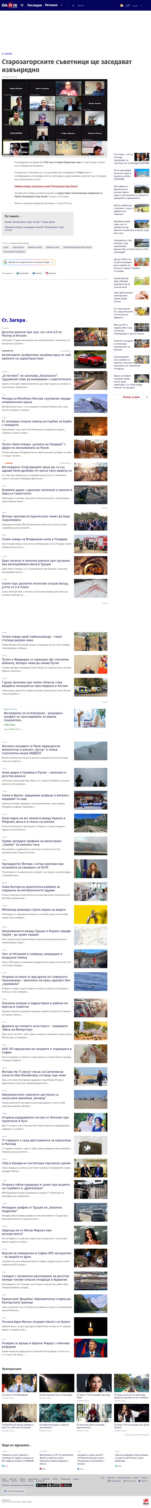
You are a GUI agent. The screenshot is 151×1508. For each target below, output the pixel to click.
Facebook (38, 273)
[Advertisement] (54, 296)
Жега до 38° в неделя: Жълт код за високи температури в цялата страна (129, 329)
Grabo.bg (76, 1479)
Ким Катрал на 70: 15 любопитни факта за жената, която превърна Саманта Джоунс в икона (56, 1459)
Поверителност (116, 1481)
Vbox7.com (12, 1479)
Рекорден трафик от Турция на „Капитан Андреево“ (32, 1209)
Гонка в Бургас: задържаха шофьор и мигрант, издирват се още (35, 797)
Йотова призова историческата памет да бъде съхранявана (36, 518)
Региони (51, 5)
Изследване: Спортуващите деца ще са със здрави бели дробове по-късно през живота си (37, 468)
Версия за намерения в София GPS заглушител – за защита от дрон (36, 1254)
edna (44, 1469)
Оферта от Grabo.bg (8, 709)
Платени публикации (124, 1478)
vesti (81, 1469)
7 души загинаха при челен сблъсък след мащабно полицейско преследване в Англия (35, 684)
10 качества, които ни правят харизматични (91, 1426)
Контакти (136, 1478)
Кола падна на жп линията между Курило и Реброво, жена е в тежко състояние (33, 819)
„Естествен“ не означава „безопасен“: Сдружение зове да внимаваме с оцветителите (36, 377)
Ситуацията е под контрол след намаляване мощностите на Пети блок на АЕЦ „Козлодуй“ (131, 246)
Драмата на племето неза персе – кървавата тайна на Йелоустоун (35, 1027)
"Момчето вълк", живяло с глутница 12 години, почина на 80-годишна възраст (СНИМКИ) (18, 1458)
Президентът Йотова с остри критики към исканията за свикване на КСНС (32, 865)
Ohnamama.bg (65, 1479)
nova (6, 1466)
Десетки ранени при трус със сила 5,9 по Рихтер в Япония (32, 333)
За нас (103, 1478)
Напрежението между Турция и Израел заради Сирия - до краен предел (36, 932)
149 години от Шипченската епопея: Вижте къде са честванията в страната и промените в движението (131, 192)
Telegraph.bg (40, 1481)
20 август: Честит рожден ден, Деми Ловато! (131, 1426)
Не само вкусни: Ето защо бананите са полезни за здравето (123, 313)
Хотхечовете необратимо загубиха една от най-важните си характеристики (37, 356)
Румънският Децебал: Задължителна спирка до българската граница (36, 1300)
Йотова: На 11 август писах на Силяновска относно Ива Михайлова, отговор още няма (34, 1073)
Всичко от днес (131, 397)
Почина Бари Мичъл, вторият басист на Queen (36, 1321)
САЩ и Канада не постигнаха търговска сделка (36, 1163)
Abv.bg (4, 1479)
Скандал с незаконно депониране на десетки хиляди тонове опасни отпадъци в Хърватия (35, 1277)
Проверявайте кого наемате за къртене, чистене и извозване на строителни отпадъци (127, 362)
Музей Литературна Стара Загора (77, 247)
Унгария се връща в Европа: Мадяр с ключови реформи (36, 1344)
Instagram (52, 273)
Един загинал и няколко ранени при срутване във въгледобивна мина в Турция (36, 562)
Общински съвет (35, 247)
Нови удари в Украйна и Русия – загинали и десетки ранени (34, 774)
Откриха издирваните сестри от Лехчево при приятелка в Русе (35, 1119)
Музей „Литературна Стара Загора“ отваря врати (30, 222)
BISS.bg (55, 1479)
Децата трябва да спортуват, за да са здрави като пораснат (123, 209)
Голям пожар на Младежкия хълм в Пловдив (34, 539)
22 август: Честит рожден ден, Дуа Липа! (93, 1396)
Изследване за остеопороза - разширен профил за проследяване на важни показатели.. (33, 716)
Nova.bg (30, 1481)
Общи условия (27, 1502)
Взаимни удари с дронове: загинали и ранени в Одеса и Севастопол (37, 491)
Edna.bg (14, 1481)
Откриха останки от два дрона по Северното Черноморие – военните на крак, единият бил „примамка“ (36, 980)
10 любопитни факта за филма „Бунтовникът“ (54, 1426)
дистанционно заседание (14, 251)
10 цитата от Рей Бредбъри (15, 1394)
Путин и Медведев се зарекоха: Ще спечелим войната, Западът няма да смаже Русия (35, 661)
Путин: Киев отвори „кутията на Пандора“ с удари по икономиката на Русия (34, 445)
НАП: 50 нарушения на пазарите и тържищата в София (37, 1050)
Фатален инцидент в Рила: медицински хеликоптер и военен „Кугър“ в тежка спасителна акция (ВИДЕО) (31, 749)
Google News (24, 273)
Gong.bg (22, 1479)
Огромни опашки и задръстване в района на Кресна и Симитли (35, 1004)
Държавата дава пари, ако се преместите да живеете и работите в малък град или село (131, 227)
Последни (34, 5)
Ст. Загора (13, 320)
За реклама (110, 1478)
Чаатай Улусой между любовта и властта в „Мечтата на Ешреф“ (17, 1426)
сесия (6, 247)
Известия (144, 1481)
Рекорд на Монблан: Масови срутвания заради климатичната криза (36, 400)
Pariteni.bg (5, 1481)
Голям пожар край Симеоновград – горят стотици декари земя (32, 638)
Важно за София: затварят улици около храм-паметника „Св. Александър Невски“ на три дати (128, 381)
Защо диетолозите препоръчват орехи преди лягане (123, 297)
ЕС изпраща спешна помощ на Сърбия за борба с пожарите (37, 423)
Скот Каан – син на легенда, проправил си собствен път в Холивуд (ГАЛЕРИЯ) (131, 158)
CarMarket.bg (45, 1479)
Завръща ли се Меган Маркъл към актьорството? (27, 1232)
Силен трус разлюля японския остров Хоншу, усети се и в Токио (35, 585)
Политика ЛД (131, 1481)
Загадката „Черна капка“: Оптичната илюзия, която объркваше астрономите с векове (91, 1459)
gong (119, 1466)
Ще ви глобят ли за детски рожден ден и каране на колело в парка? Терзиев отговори (127, 265)
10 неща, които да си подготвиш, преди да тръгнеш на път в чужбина (131, 1396)
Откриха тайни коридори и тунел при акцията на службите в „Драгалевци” (36, 1186)
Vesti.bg (22, 1481)
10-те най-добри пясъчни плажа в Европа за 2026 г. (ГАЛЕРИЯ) (123, 175)
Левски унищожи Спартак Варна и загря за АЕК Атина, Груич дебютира (131, 1458)
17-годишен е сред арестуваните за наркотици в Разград (36, 1142)
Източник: (6, 243)
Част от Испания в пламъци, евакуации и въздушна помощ (32, 955)
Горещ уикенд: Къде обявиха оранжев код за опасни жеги (122, 282)
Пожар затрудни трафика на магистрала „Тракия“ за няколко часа (31, 842)
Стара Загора (18, 247)
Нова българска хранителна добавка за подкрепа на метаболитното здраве (31, 888)
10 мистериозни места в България (55, 1394)
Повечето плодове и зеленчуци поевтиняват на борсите (123, 345)
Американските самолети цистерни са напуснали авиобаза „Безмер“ (30, 1096)
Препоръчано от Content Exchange (136, 1435)
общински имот (52, 247)
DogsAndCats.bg (33, 1479)
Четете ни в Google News (15, 1491)
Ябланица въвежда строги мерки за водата (34, 909)
